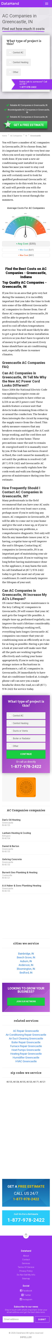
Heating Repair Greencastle (26, 1053)
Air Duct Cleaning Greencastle (26, 1038)
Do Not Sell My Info (26, 1274)
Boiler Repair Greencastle (26, 1042)
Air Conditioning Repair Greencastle (26, 1034)
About (26, 1255)
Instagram (27, 1299)
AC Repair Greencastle (26, 1030)
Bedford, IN (26, 972)
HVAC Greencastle (26, 1061)
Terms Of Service (26, 1267)
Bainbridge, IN (26, 953)
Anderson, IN (26, 965)
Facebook (27, 1290)
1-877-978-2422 (27, 87)
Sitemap (26, 1278)
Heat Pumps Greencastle (26, 1049)
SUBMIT (42, 1319)
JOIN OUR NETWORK (26, 1001)
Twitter (27, 1295)
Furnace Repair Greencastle (26, 1046)
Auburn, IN (26, 961)
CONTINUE (26, 754)
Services (26, 1263)
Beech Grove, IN (26, 957)
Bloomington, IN (26, 968)
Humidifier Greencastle (26, 1057)
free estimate (31, 1186)
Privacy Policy (25, 1271)
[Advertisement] (26, 916)
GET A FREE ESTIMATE (29, 125)
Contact (26, 1259)
